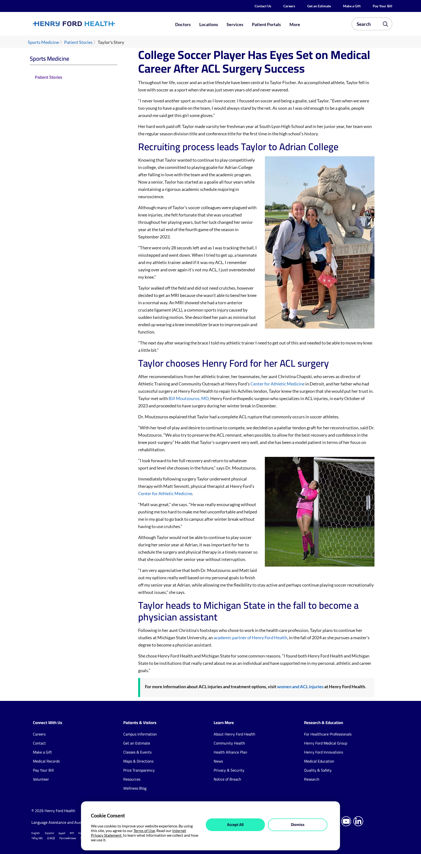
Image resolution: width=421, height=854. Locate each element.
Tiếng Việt (37, 838)
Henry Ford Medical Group (325, 743)
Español (49, 833)
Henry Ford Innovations (323, 752)
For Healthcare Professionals (328, 734)
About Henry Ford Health (234, 734)
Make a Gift (352, 6)
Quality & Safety (318, 770)
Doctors (183, 24)
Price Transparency (139, 770)
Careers (289, 6)
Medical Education (319, 761)
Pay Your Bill (382, 6)
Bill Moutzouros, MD (189, 398)
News (218, 761)
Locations (208, 24)
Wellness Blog (134, 788)
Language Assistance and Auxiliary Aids (64, 822)
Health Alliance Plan (230, 752)
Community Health (229, 743)
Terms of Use (144, 830)
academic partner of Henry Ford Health (250, 637)
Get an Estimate (319, 6)
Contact (39, 743)
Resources (131, 779)
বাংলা (72, 833)
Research (311, 779)
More (294, 24)
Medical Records (46, 761)
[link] (92, 23)
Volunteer (41, 779)
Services (235, 24)
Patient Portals (266, 24)
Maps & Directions (138, 761)
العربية (61, 833)
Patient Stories (78, 42)
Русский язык (67, 838)
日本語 (51, 838)
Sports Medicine (43, 42)
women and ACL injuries (300, 686)
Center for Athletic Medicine (277, 383)
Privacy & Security (229, 770)
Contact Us (263, 6)
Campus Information (140, 734)
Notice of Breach (227, 779)
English (35, 833)
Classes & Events (137, 752)
